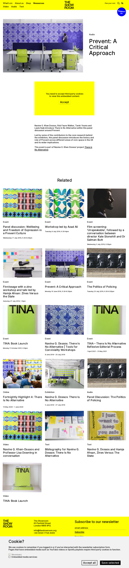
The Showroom (69, 5)
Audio (14, 6)
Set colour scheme (122, 3)
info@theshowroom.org (45, 530)
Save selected (110, 562)
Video (6, 6)
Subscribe (79, 532)
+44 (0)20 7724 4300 (44, 533)
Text (21, 6)
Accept (64, 102)
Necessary (17, 554)
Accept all (89, 562)
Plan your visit (110, 3)
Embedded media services (24, 557)
